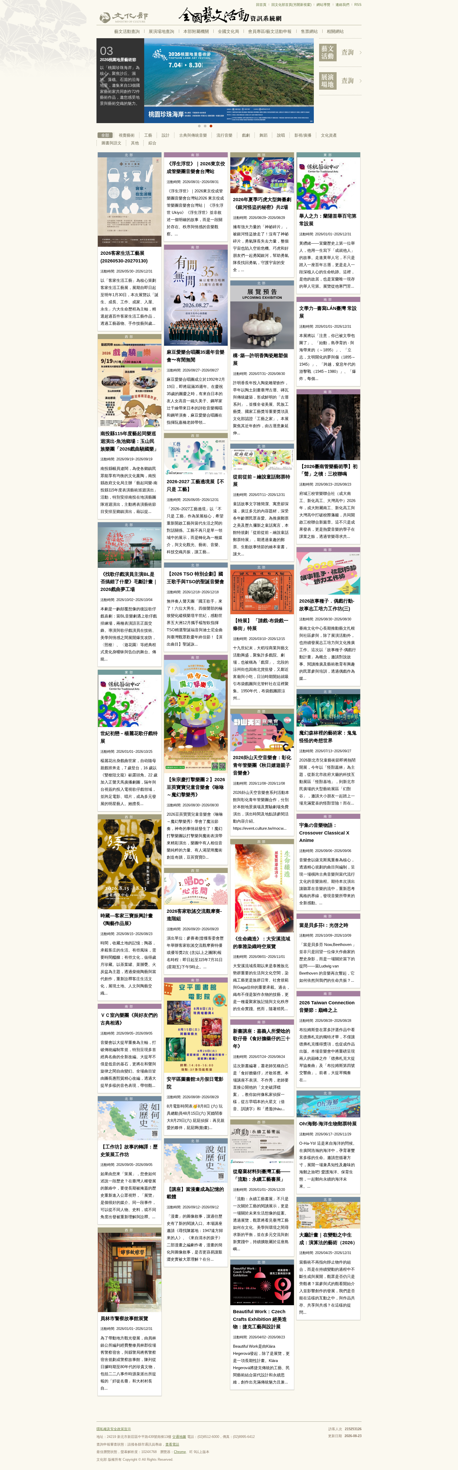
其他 (135, 143)
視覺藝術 (127, 135)
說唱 (281, 135)
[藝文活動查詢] (340, 52)
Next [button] (306, 81)
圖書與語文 (111, 143)
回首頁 (261, 5)
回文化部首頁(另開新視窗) (291, 5)
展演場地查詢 (161, 31)
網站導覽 (323, 5)
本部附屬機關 (196, 31)
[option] (205, 80)
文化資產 (329, 135)
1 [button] (199, 126)
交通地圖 (179, 1437)
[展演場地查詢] (340, 81)
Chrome (180, 1452)
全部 (105, 135)
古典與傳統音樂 (193, 135)
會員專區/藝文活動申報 (270, 31)
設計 (166, 135)
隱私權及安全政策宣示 (113, 1429)
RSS (358, 5)
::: (98, 2)
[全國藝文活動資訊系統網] (229, 14)
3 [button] (211, 126)
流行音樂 (224, 135)
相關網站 (335, 31)
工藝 (148, 135)
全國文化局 (228, 31)
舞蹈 (263, 135)
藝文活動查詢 (127, 31)
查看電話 (172, 1444)
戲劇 (246, 135)
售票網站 (309, 31)
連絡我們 (342, 5)
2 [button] (205, 126)
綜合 (152, 143)
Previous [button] (104, 81)
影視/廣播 (302, 135)
